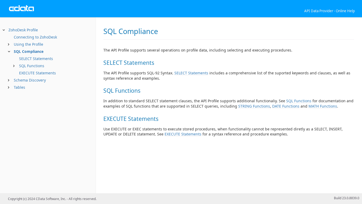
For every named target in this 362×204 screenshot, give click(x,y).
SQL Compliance (28, 51)
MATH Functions (322, 106)
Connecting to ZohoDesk (35, 37)
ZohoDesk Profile (23, 29)
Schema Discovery (30, 80)
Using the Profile (28, 44)
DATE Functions (285, 106)
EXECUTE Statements (37, 72)
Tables (19, 87)
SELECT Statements (35, 58)
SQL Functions (31, 65)
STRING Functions (254, 106)
